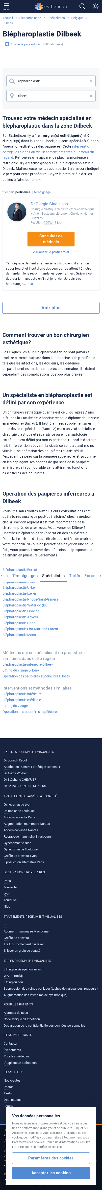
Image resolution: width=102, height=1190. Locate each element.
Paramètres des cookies (51, 1158)
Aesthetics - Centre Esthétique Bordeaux (32, 767)
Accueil (7, 18)
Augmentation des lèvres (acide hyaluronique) (36, 995)
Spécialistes (56, 18)
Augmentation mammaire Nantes (27, 824)
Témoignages (25, 575)
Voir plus (51, 307)
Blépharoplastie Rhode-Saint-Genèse (30, 599)
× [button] (91, 81)
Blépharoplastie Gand (19, 623)
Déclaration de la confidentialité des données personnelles (44, 1025)
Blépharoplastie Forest (19, 570)
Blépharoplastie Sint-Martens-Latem (30, 629)
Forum (90, 575)
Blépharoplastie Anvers (20, 617)
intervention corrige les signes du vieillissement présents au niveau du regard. (48, 151)
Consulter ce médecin (51, 239)
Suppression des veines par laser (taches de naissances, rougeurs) (51, 988)
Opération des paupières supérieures (30, 712)
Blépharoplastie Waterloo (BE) (25, 605)
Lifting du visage (15, 706)
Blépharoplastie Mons (19, 635)
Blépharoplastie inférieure (22, 694)
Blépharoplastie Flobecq (20, 611)
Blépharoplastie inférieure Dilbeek (27, 664)
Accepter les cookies (51, 1173)
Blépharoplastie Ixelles (19, 593)
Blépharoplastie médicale (21, 700)
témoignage (42, 192)
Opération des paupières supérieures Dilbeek (36, 676)
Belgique (77, 18)
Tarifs (74, 575)
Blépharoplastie (30, 18)
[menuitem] (25, 576)
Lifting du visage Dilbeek (20, 670)
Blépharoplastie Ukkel (18, 587)
